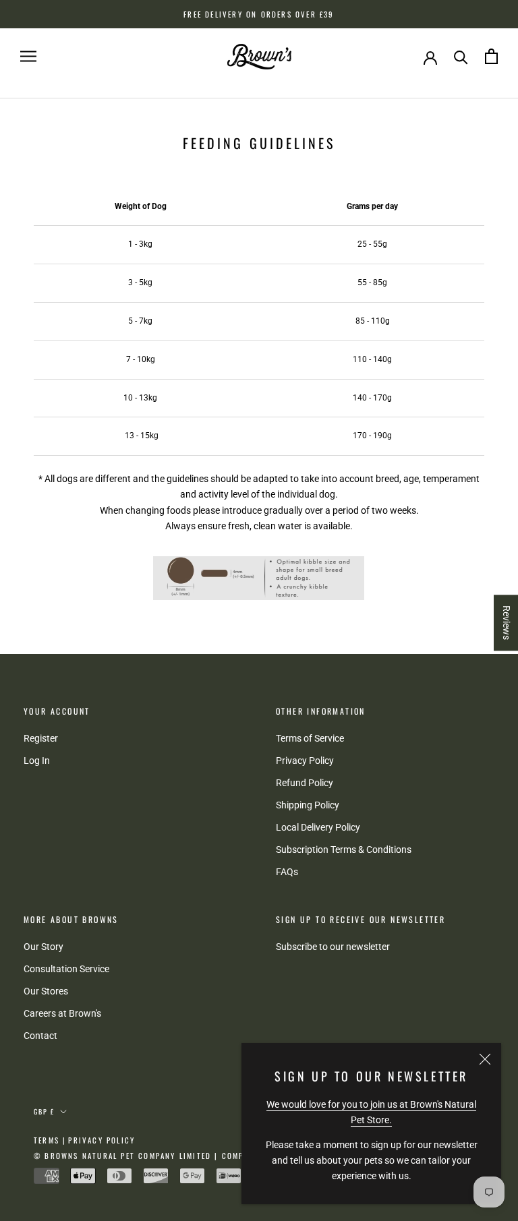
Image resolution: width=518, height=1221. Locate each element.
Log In (37, 760)
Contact (40, 1035)
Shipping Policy (307, 805)
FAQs (287, 871)
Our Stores (46, 991)
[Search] (461, 56)
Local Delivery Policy (318, 827)
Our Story (43, 946)
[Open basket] (491, 56)
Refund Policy (304, 782)
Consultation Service (66, 968)
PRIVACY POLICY (101, 1140)
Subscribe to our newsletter (333, 946)
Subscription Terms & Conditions (343, 849)
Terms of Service (310, 738)
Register (41, 738)
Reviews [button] (506, 622)
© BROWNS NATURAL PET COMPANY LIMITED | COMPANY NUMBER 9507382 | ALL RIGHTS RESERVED (234, 1155)
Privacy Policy (305, 760)
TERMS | (50, 1140)
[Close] (485, 1059)
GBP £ (44, 1111)
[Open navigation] (28, 56)
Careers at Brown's (62, 1013)
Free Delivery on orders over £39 (258, 14)
